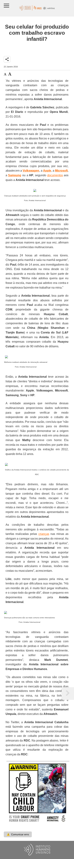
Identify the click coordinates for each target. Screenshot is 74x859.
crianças (43, 533)
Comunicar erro (18, 834)
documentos (55, 175)
